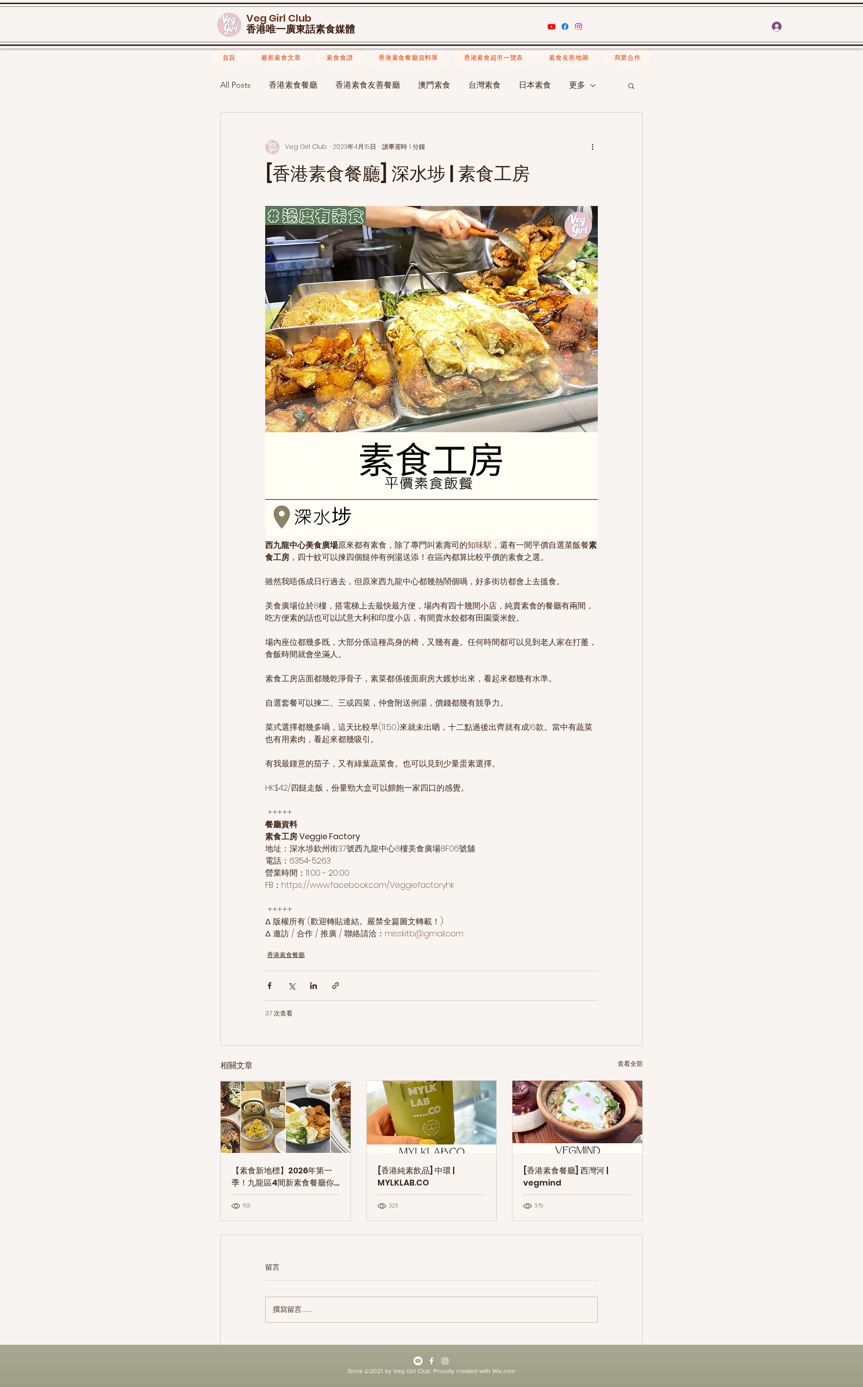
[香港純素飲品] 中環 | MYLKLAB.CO (416, 1176)
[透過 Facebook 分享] (269, 985)
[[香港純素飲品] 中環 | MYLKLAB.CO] (432, 1117)
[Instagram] (578, 26)
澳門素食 (434, 85)
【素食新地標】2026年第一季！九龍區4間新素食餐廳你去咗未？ (282, 1177)
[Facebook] (565, 26)
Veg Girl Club (278, 18)
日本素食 (535, 85)
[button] (821, 26)
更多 (577, 85)
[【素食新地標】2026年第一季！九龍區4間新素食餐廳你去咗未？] (286, 1117)
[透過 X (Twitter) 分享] (291, 985)
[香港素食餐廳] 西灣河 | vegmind (565, 1176)
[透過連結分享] (335, 985)
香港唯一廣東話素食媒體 (300, 29)
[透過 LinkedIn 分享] (313, 985)
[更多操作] (592, 147)
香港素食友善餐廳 (367, 85)
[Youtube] (551, 26)
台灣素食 (484, 85)
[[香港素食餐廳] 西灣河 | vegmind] (577, 1117)
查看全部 (630, 1063)
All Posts (235, 85)
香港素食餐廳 (293, 85)
